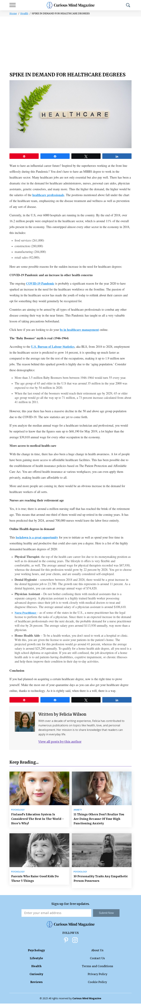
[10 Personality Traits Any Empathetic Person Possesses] (102, 850)
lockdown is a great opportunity (37, 537)
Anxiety (78, 810)
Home (13, 13)
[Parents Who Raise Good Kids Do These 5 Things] (39, 850)
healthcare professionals (48, 195)
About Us (97, 950)
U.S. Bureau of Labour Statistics (52, 346)
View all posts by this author (60, 742)
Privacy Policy (97, 974)
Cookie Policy (97, 982)
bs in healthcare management (79, 329)
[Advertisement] (70, 42)
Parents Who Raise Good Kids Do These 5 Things (35, 878)
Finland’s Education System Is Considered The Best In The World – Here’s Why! (37, 819)
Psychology (18, 810)
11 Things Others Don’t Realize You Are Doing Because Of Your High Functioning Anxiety (99, 819)
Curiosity (36, 974)
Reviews (36, 982)
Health (24, 13)
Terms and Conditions (97, 966)
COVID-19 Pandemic (40, 283)
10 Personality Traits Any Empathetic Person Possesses (101, 878)
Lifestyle (36, 958)
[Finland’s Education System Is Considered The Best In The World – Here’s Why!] (39, 788)
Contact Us (97, 958)
